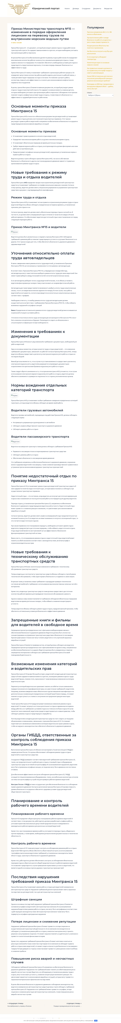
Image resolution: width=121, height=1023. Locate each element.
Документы (97, 9)
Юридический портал (45, 8)
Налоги (67, 9)
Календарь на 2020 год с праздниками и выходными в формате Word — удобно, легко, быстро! (100, 86)
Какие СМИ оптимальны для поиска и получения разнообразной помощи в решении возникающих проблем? (99, 78)
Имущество (108, 9)
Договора (76, 9)
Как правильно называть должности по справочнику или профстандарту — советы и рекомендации (100, 70)
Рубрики (89, 92)
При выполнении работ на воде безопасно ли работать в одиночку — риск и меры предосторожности (99, 40)
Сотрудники (86, 9)
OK (96, 1020)
